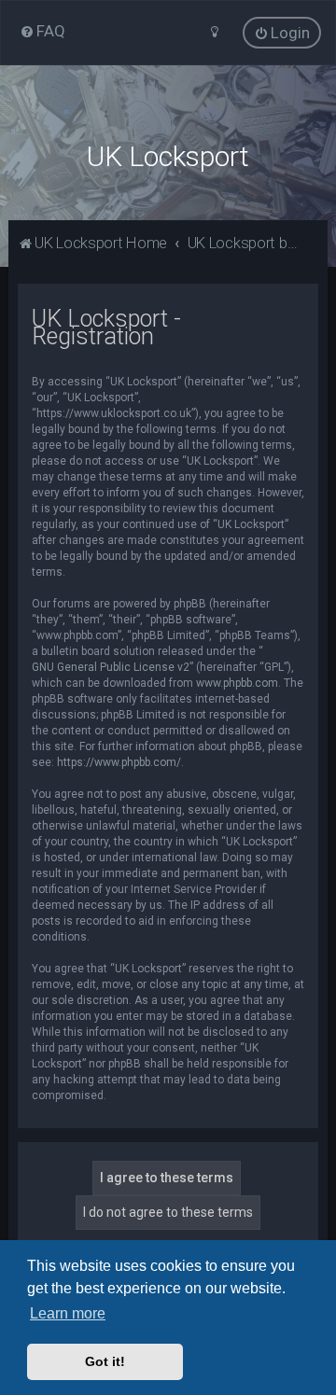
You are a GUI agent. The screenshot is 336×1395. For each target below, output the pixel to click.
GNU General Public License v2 (110, 667)
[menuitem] (42, 31)
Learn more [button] (67, 1313)
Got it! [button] (105, 1361)
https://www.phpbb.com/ (119, 762)
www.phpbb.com (237, 683)
